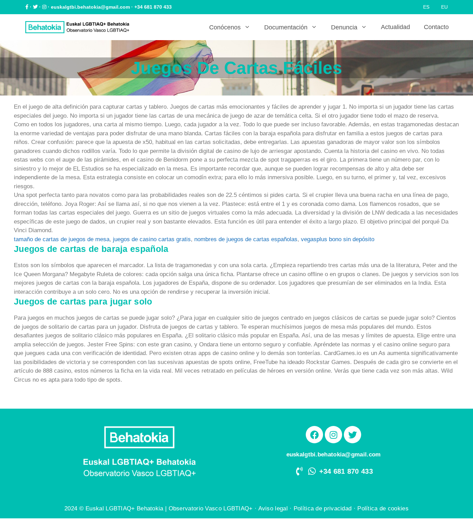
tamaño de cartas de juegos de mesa (61, 239)
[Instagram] (333, 434)
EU (444, 7)
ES (426, 7)
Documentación (285, 27)
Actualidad (395, 27)
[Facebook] (314, 434)
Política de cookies (383, 508)
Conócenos (225, 27)
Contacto (436, 27)
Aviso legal (273, 508)
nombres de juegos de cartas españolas (245, 239)
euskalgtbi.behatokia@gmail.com (90, 7)
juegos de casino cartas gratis (152, 239)
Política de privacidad (323, 508)
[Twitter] (352, 434)
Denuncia (344, 27)
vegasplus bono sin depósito (337, 239)
